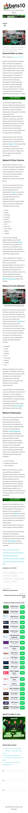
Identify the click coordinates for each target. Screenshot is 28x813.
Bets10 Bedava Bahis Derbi (10, 556)
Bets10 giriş (15, 575)
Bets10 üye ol (7, 581)
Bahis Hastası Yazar (17, 57)
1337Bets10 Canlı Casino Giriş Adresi (13, 553)
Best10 (12, 47)
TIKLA (22, 612)
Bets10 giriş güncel (8, 578)
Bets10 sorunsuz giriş (8, 51)
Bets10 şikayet (18, 49)
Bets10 (4, 49)
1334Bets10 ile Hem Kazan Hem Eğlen (14, 559)
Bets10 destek (10, 49)
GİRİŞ (22, 607)
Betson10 (16, 51)
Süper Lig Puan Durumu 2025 (11, 550)
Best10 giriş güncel (19, 47)
